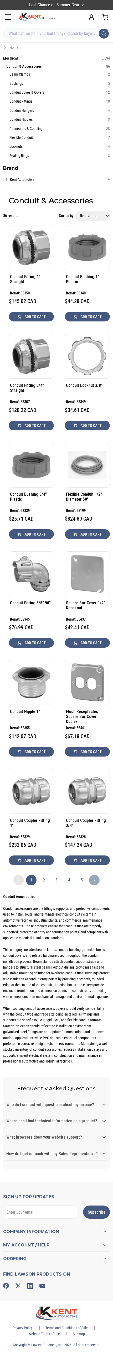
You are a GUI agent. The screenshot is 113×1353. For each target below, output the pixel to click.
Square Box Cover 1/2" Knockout (85, 605)
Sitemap (79, 1334)
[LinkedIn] (30, 1286)
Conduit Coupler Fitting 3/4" (86, 823)
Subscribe (96, 1212)
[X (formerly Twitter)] (18, 1286)
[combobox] (56, 33)
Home (13, 47)
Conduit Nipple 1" (25, 711)
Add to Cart (35, 317)
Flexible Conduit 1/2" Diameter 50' (84, 497)
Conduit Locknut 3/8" (84, 385)
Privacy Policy (23, 1328)
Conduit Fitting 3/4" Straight (27, 388)
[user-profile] (91, 17)
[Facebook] (6, 1286)
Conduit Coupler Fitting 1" (30, 823)
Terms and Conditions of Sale (66, 1328)
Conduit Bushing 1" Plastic (82, 279)
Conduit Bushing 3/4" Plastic (28, 497)
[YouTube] (42, 1286)
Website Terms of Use (44, 1334)
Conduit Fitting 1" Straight (25, 279)
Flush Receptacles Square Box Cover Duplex (82, 716)
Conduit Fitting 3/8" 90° (30, 602)
